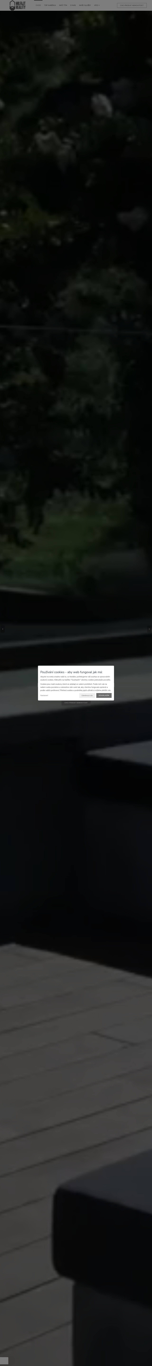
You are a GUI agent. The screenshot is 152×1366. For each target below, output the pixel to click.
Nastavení (44, 695)
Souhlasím (104, 695)
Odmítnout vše (87, 695)
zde (109, 690)
